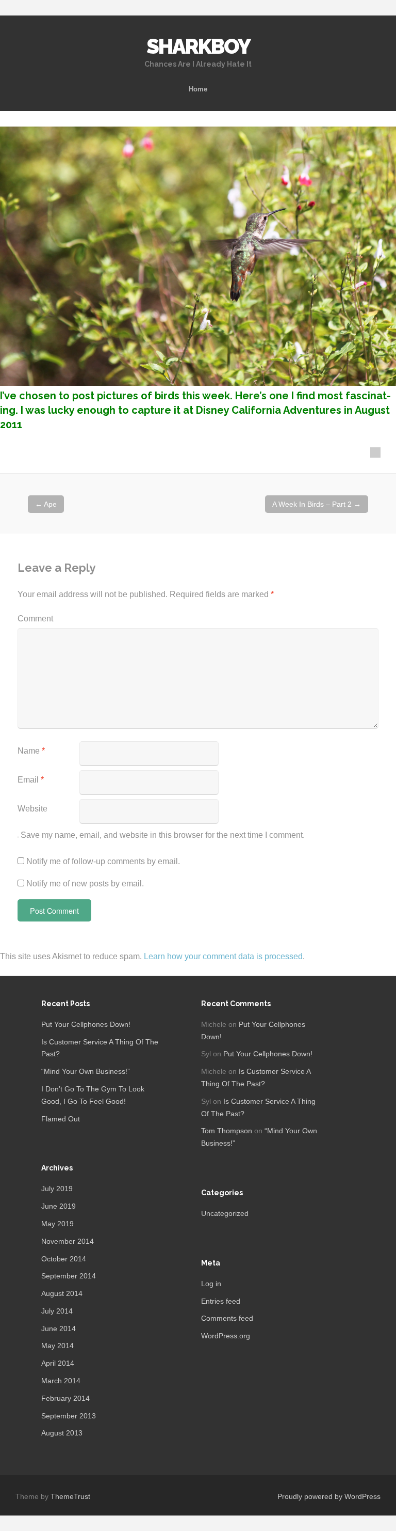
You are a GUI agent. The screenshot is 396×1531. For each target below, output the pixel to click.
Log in (211, 1283)
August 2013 (61, 1433)
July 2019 (57, 1188)
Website (32, 808)
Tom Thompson (226, 1131)
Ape (46, 504)
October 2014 (63, 1259)
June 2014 (58, 1328)
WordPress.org (225, 1336)
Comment (35, 618)
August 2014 (61, 1293)
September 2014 (68, 1276)
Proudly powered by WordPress (329, 1496)
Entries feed (220, 1301)
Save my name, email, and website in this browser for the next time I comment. (163, 835)
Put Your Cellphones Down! (85, 1024)
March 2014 (60, 1381)
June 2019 (58, 1206)
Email (31, 779)
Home (198, 89)
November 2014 (67, 1241)
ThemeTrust (70, 1496)
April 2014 (57, 1363)
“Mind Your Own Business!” (85, 1071)
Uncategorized (225, 1213)
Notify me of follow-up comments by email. (103, 861)
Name (31, 750)
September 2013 (68, 1416)
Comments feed (227, 1318)
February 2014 (65, 1398)
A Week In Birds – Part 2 (316, 504)
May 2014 (57, 1345)
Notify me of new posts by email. (85, 883)
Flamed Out (60, 1119)
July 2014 (57, 1311)
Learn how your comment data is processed (223, 956)
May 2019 (57, 1224)
